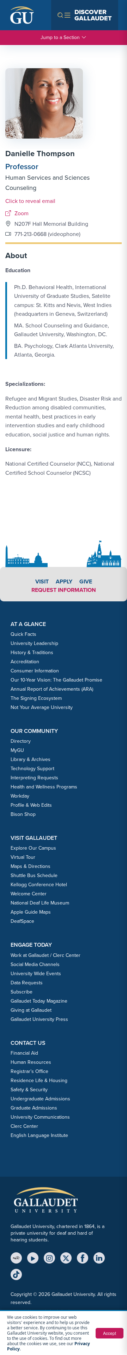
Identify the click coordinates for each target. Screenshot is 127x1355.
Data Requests (27, 982)
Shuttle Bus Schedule (34, 875)
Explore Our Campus (33, 848)
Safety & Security (29, 1089)
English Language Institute (39, 1135)
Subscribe (21, 992)
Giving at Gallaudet (31, 1010)
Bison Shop (23, 814)
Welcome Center (29, 893)
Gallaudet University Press (39, 1019)
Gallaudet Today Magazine (39, 1001)
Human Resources (31, 1062)
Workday (20, 796)
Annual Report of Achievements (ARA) (52, 689)
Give (85, 581)
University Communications (40, 1117)
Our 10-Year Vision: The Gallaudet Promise (56, 680)
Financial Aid (24, 1053)
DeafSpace (22, 921)
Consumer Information (35, 671)
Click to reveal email (30, 201)
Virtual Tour (23, 857)
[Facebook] (82, 1258)
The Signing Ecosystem (36, 698)
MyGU (17, 750)
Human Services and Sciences (47, 177)
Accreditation (25, 661)
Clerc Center (24, 1126)
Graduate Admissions (34, 1108)
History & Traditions (32, 652)
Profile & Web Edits (31, 805)
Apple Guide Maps (31, 912)
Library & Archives (30, 759)
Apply (64, 581)
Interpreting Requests (34, 777)
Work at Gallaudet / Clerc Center (45, 955)
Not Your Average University (42, 707)
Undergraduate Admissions (40, 1098)
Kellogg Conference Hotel (39, 884)
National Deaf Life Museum (40, 903)
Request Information (63, 590)
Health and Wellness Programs (44, 787)
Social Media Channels (35, 964)
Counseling (20, 187)
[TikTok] (16, 1274)
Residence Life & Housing (39, 1080)
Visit (42, 581)
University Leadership (34, 643)
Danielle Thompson (40, 153)
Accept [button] (109, 1333)
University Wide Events (36, 973)
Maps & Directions (30, 866)
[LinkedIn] (99, 1258)
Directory (21, 741)
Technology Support (32, 768)
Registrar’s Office (29, 1071)
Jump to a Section (60, 37)
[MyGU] (16, 1258)
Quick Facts (23, 634)
